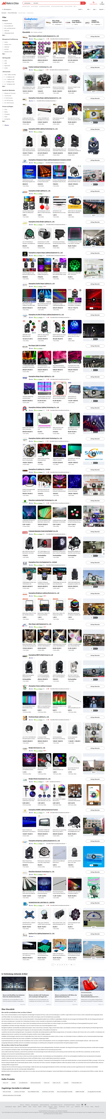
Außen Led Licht (56, 1082)
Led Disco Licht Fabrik (19, 1091)
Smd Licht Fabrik (7, 1091)
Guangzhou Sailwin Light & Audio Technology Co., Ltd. (45, 438)
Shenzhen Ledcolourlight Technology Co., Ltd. (43, 500)
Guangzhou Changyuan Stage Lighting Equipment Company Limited (50, 160)
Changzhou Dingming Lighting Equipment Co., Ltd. (44, 840)
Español (40, 1106)
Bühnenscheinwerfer (36, 1082)
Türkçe (91, 1106)
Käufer (80, 9)
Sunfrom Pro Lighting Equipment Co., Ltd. (42, 933)
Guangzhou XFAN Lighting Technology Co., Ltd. (43, 129)
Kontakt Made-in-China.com (56, 1104)
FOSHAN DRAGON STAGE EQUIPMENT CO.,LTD (43, 531)
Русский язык (62, 1106)
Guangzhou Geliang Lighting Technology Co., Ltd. (44, 407)
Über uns (22, 1104)
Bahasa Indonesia (53, 1108)
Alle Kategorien (7, 9)
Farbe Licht (46, 1082)
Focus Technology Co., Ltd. (51, 1111)
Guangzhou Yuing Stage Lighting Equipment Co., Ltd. (45, 98)
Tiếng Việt (97, 1106)
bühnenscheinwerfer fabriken (57, 6)
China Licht (5, 1082)
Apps (94, 9)
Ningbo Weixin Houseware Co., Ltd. (40, 779)
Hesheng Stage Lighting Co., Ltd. (39, 717)
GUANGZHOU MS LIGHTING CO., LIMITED (42, 902)
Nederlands (77, 1106)
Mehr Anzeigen (6, 1075)
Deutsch (45, 1106)
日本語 (29, 1106)
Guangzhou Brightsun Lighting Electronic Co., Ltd (44, 593)
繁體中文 (25, 1106)
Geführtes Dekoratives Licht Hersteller (12, 1095)
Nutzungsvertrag (34, 1104)
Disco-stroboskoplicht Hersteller (64, 1091)
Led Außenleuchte (23, 1082)
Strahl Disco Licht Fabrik (48, 1091)
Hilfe (88, 9)
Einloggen (102, 4)
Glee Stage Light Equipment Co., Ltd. (40, 624)
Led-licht (13, 1082)
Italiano (55, 1106)
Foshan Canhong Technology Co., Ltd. (40, 67)
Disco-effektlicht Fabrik (33, 1091)
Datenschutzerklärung (44, 1104)
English (14, 1106)
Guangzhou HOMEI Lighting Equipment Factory (43, 809)
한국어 (67, 1106)
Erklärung (27, 1104)
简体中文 (19, 1106)
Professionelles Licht (77, 1082)
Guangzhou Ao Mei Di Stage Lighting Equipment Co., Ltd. (46, 314)
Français (34, 1106)
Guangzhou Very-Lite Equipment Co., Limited (43, 562)
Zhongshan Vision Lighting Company (40, 686)
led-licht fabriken (34, 6)
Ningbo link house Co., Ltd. (37, 748)
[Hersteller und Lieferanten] (10, 3)
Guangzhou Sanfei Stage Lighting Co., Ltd (41, 283)
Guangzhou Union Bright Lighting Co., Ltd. (42, 221)
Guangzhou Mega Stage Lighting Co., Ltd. (41, 376)
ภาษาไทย (87, 1106)
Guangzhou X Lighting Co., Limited (39, 469)
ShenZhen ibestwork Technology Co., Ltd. (41, 871)
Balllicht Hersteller (80, 1091)
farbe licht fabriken (68, 6)
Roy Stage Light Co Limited (37, 345)
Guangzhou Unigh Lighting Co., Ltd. (40, 191)
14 (71, 964)
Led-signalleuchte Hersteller (94, 1091)
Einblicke (78, 1104)
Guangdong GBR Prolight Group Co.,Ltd (41, 655)
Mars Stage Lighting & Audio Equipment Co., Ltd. (44, 36)
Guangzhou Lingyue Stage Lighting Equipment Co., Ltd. (46, 252)
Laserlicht (66, 1082)
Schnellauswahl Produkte (69, 1104)
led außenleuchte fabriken (44, 6)
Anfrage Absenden (95, 36)
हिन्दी (82, 1106)
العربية (72, 1106)
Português (50, 1106)
